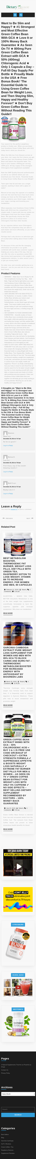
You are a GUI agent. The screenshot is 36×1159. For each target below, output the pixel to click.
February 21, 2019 (12, 589)
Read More (8, 613)
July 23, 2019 (10, 808)
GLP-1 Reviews (6, 1144)
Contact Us (4, 1070)
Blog (2, 1137)
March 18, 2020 (11, 681)
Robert (24, 589)
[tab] (15, 15)
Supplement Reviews (7, 1153)
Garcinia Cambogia (7, 1141)
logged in (14, 509)
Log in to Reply (8, 445)
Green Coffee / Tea (7, 1147)
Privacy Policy (5, 1073)
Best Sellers (5, 1134)
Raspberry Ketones (7, 1150)
